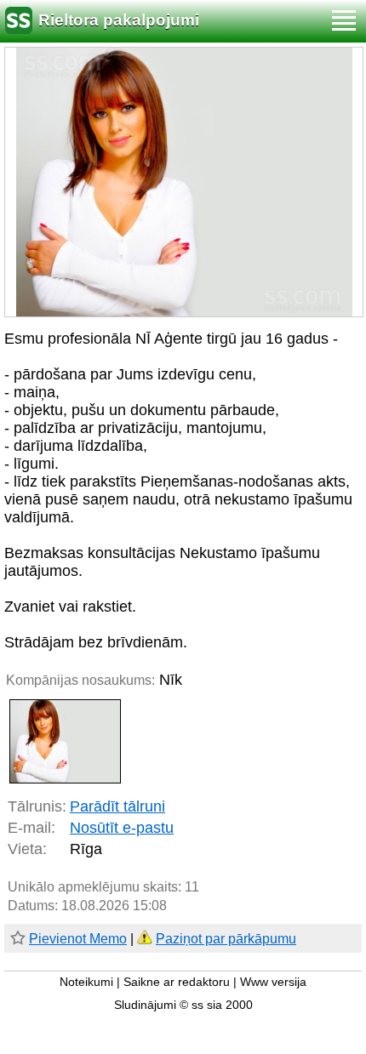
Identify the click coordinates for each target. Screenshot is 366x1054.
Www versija (273, 982)
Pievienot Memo (78, 939)
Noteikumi (86, 982)
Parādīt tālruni (117, 806)
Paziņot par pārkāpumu (226, 939)
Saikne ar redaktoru (176, 982)
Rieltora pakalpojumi (118, 20)
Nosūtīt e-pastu (122, 827)
